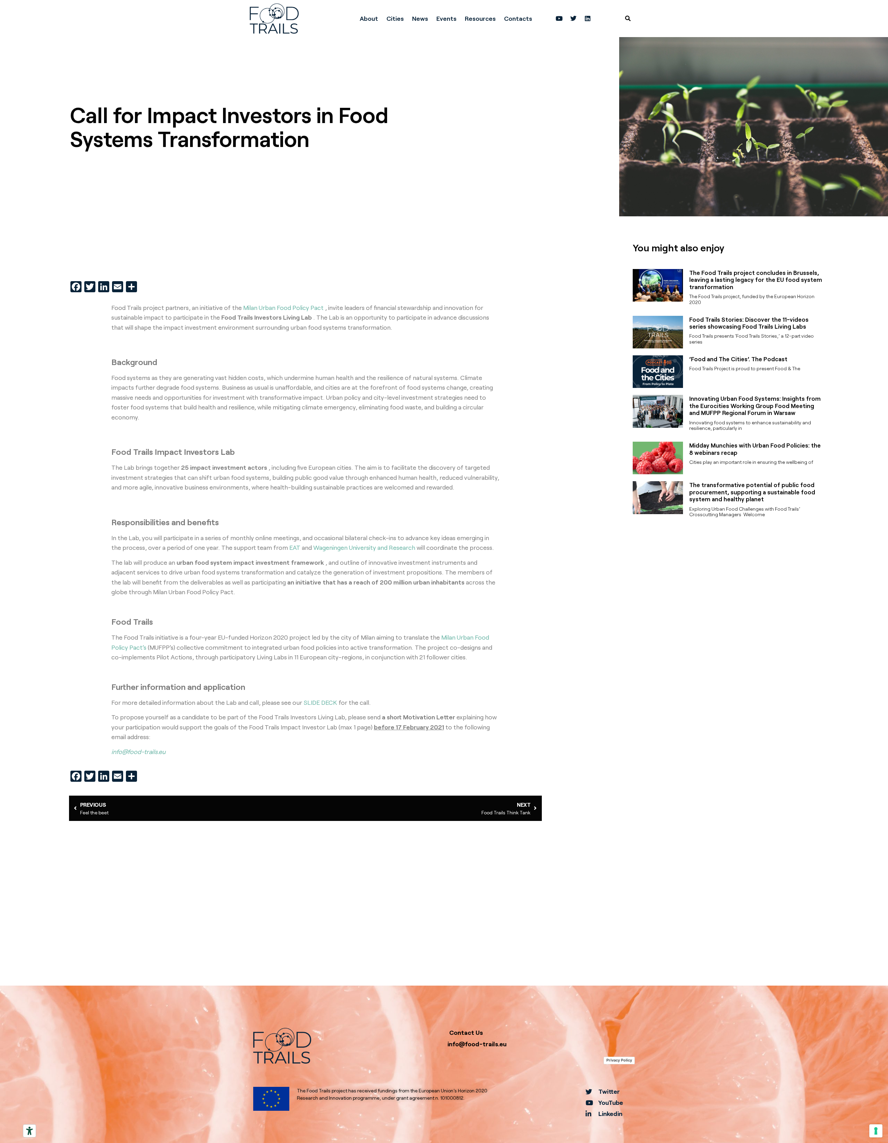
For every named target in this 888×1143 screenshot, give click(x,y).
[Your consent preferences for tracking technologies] (875, 1130)
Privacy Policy (619, 1060)
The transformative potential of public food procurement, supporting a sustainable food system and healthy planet (752, 491)
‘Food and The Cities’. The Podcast (738, 358)
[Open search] (628, 18)
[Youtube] (559, 18)
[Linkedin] (587, 18)
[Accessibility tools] (29, 1130)
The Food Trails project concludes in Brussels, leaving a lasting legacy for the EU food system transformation (755, 279)
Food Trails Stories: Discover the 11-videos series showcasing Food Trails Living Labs (749, 323)
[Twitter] (573, 18)
